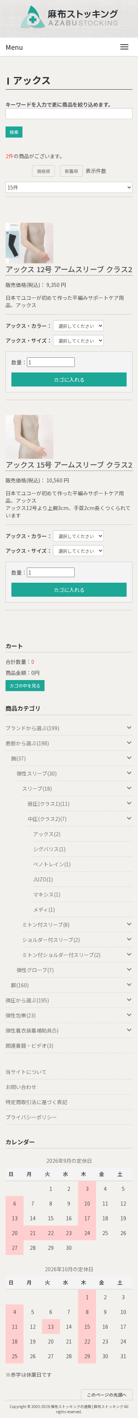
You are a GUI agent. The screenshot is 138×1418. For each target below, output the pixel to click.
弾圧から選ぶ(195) (27, 1000)
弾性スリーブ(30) (37, 773)
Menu (14, 47)
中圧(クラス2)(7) (47, 818)
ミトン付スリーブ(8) (46, 924)
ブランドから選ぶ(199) (32, 728)
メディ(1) (44, 909)
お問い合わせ (21, 1087)
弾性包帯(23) (21, 1015)
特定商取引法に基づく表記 (36, 1102)
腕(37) (18, 758)
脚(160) (20, 985)
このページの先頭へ (107, 1394)
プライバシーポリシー (31, 1117)
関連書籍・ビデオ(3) (29, 1045)
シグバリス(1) (49, 849)
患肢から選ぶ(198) (27, 743)
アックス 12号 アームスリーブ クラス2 (69, 269)
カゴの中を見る (25, 685)
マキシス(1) (46, 894)
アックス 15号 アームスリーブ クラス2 (69, 464)
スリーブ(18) (37, 788)
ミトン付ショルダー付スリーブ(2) (61, 954)
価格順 (43, 171)
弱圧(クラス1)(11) (49, 803)
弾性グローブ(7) (35, 970)
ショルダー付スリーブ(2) (51, 939)
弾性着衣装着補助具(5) (32, 1030)
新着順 (71, 171)
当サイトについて (26, 1071)
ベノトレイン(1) (52, 864)
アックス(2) (46, 834)
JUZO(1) (43, 879)
